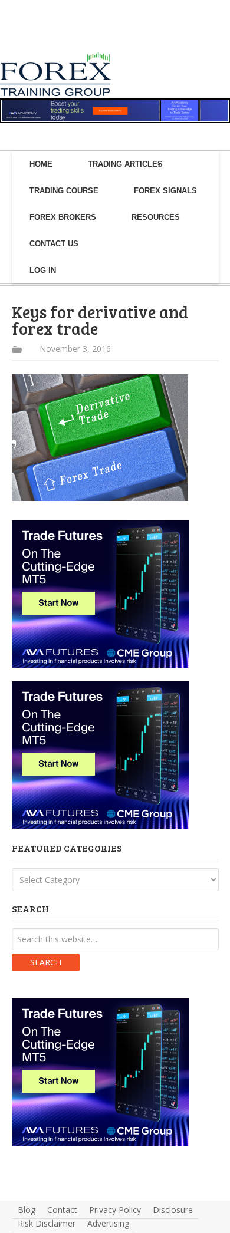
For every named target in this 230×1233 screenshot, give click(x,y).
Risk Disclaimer (46, 1223)
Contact (62, 1209)
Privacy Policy (115, 1209)
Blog (26, 1209)
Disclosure (173, 1209)
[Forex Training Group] (34, 37)
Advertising (108, 1223)
